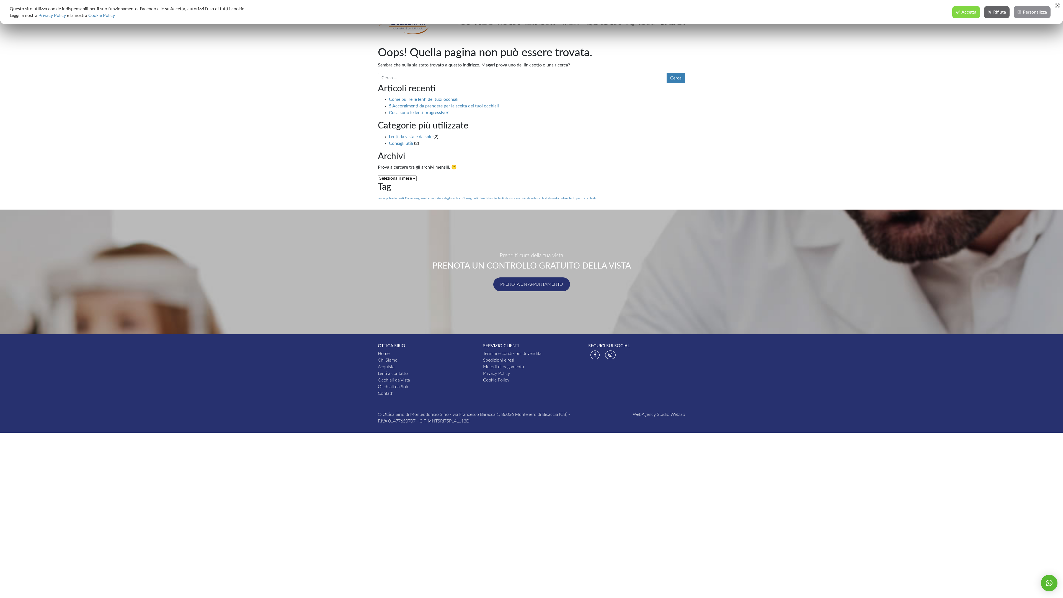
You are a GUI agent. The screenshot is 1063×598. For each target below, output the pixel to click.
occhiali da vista (548, 198)
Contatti (385, 393)
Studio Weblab (671, 414)
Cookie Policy (496, 380)
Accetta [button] (968, 12)
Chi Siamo (388, 360)
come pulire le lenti (391, 198)
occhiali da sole (526, 198)
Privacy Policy (496, 373)
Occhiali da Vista (394, 380)
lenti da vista (506, 198)
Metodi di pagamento (503, 367)
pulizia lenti (567, 198)
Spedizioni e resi (498, 360)
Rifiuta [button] (999, 12)
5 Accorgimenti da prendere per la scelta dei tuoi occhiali (444, 106)
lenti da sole (489, 198)
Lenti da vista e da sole (410, 137)
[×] (1049, 583)
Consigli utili (401, 143)
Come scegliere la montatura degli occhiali (433, 198)
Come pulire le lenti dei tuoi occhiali (423, 99)
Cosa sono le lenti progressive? (418, 112)
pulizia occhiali (586, 198)
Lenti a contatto (393, 373)
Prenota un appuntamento (531, 284)
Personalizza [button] (1035, 12)
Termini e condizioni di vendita (512, 353)
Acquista (386, 367)
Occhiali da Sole (393, 387)
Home (383, 353)
